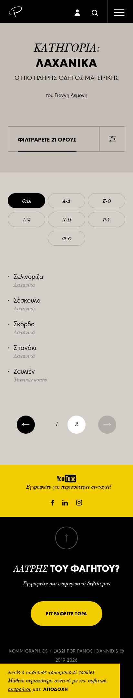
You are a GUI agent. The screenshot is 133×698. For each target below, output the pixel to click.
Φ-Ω (66, 239)
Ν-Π (66, 220)
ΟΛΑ (26, 201)
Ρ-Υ (106, 220)
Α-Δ (66, 201)
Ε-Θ (107, 201)
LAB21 (60, 651)
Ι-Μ (26, 220)
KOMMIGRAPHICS (28, 651)
